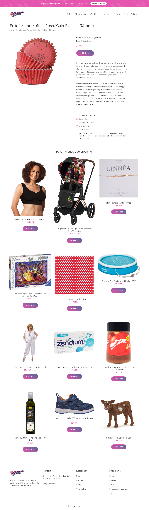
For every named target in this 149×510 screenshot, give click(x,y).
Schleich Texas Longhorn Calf (118, 438)
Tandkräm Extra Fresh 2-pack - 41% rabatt (74, 367)
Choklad (94, 14)
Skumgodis (80, 14)
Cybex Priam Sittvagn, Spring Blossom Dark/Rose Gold (74, 230)
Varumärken (130, 14)
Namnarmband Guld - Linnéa (118, 203)
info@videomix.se (50, 484)
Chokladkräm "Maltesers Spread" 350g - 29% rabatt (119, 368)
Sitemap (112, 493)
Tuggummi (96, 37)
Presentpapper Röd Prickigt (74, 299)
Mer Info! (85, 53)
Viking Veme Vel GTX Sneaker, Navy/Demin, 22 (74, 419)
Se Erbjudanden (98, 3)
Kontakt (112, 480)
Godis (89, 37)
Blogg (117, 14)
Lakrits (106, 14)
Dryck (78, 476)
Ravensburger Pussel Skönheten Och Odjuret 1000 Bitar (30, 295)
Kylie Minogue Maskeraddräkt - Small (30, 367)
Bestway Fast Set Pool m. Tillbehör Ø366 (119, 281)
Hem (12, 30)
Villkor (111, 485)
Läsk (68, 14)
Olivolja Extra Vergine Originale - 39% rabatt (30, 439)
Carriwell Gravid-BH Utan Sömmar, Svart (30, 219)
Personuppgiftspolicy (118, 489)
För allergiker (81, 480)
